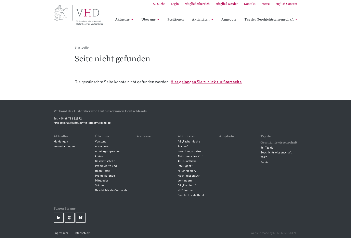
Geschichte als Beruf (191, 195)
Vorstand (100, 141)
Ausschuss (102, 146)
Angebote (228, 19)
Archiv (264, 162)
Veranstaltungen (64, 146)
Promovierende (105, 175)
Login (175, 4)
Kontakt (250, 4)
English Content (286, 4)
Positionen (175, 19)
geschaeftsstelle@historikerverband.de (85, 122)
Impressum (61, 233)
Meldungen (61, 141)
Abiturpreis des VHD (190, 156)
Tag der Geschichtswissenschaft (269, 19)
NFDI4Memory (187, 170)
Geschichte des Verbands (111, 190)
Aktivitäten (201, 19)
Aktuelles (122, 19)
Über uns (148, 19)
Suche (161, 4)
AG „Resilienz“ (187, 185)
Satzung (100, 185)
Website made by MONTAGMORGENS (274, 233)
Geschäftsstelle (105, 161)
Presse (265, 4)
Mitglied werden (226, 4)
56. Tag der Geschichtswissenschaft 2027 (276, 152)
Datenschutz (82, 233)
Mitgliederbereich (197, 4)
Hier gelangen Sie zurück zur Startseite (206, 81)
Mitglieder (101, 180)
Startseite (82, 47)
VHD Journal (185, 190)
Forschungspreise (189, 151)
